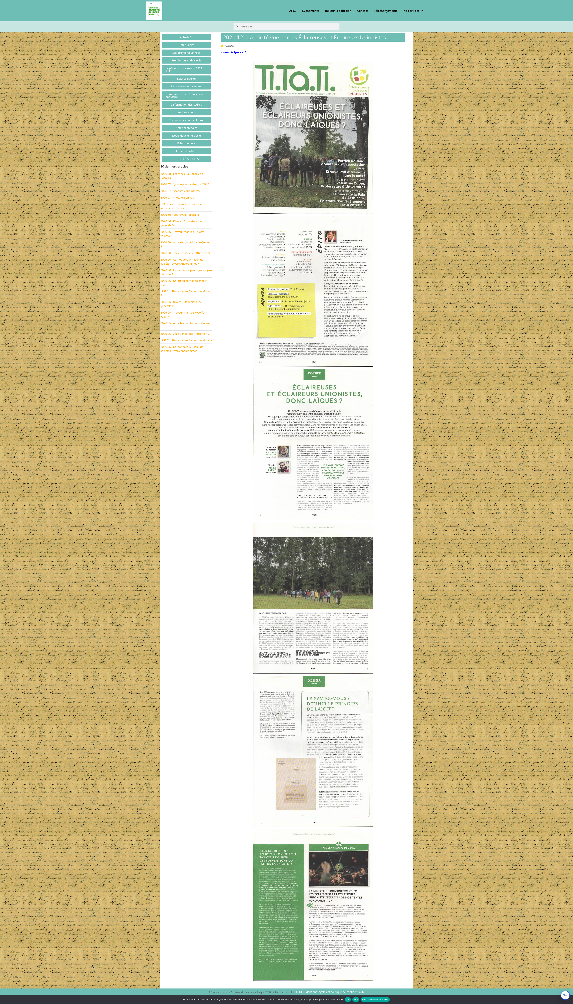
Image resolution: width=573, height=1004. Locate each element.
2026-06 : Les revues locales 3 (179, 214)
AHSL (292, 11)
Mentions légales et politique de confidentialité (335, 992)
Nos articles (411, 11)
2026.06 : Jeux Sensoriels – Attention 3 (185, 253)
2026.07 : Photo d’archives (177, 197)
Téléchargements (386, 11)
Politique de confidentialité (375, 999)
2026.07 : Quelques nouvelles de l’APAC (184, 184)
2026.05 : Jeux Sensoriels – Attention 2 (185, 333)
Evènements (310, 11)
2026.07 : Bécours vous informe (180, 191)
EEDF (299, 992)
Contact (362, 11)
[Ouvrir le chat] (565, 995)
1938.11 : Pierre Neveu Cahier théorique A (186, 340)
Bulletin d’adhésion (338, 11)
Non (356, 999)
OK (347, 999)
